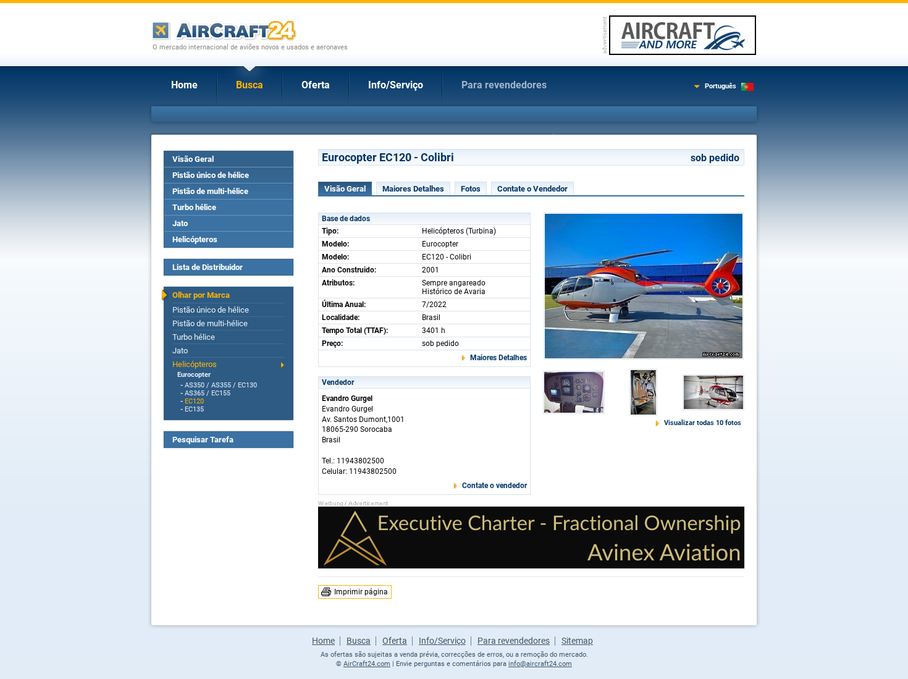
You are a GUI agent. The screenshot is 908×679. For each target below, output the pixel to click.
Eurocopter (194, 375)
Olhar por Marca (201, 295)
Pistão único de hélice (210, 175)
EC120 (194, 401)
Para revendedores (504, 85)
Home (184, 85)
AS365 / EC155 (207, 393)
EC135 (194, 409)
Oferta (315, 85)
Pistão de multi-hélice (210, 191)
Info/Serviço (395, 85)
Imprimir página (361, 592)
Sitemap (577, 641)
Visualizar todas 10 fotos (702, 423)
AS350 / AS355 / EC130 (221, 385)
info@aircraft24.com (540, 664)
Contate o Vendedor (532, 188)
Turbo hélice (194, 207)
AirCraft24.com (366, 664)
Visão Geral (193, 159)
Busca (249, 85)
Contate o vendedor (494, 485)
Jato (180, 223)
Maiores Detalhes (413, 188)
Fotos (471, 188)
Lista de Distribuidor (207, 267)
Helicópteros (194, 239)
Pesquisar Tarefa (202, 439)
